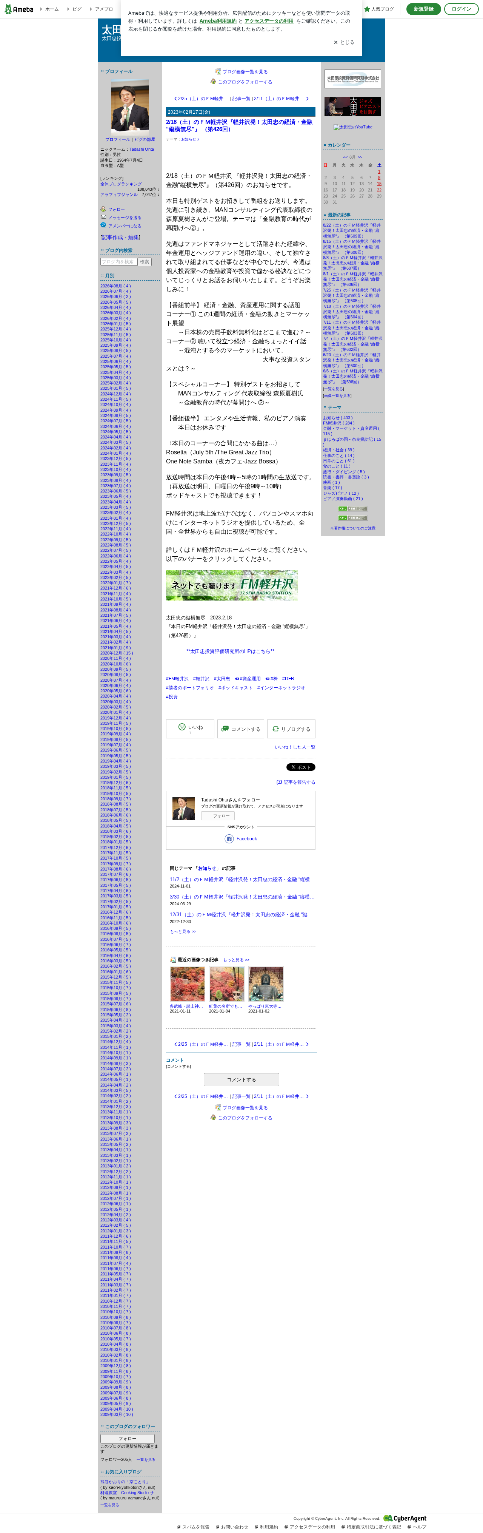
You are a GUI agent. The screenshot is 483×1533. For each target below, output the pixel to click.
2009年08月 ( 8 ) (115, 1387)
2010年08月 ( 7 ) (115, 1322)
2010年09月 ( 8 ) (115, 1317)
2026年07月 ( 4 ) (115, 291)
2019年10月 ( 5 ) (115, 728)
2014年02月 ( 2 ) (115, 1095)
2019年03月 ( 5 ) (115, 766)
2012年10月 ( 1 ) (115, 1182)
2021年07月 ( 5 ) (115, 615)
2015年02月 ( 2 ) (115, 1031)
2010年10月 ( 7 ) (115, 1311)
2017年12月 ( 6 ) (115, 847)
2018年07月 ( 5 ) (115, 809)
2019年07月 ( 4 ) (115, 745)
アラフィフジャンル (119, 194)
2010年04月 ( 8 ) (115, 1344)
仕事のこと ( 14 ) (339, 455)
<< (345, 157)
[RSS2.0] (353, 518)
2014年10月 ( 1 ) (115, 1052)
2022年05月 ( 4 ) (115, 561)
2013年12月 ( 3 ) (115, 1106)
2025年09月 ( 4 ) (115, 345)
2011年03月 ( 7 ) (115, 1285)
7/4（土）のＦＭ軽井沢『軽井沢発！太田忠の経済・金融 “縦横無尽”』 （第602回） (353, 344)
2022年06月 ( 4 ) (115, 556)
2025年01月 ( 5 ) (115, 388)
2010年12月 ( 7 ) (115, 1301)
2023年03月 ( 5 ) (115, 507)
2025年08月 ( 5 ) (115, 350)
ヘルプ (419, 1527)
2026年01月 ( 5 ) (115, 323)
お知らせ (188, 139)
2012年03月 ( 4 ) (115, 1220)
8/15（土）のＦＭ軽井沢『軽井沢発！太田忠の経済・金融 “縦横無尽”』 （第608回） (352, 247)
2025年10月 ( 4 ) (115, 340)
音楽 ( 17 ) (332, 487)
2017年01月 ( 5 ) (115, 907)
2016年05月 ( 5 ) (115, 950)
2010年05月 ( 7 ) (115, 1339)
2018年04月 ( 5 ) (115, 826)
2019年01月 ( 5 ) (115, 777)
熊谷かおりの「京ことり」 (125, 1481)
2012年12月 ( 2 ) (115, 1171)
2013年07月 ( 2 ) (115, 1133)
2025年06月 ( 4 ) (115, 361)
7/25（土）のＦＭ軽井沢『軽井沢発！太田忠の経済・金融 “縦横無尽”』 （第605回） (352, 295)
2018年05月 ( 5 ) (115, 820)
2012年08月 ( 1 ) (115, 1193)
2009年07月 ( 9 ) (115, 1393)
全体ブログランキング (121, 184)
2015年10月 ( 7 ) (115, 987)
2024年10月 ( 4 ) (115, 404)
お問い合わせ (234, 1527)
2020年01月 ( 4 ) (115, 712)
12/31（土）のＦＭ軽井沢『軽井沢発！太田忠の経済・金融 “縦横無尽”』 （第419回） (242, 914)
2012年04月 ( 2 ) (115, 1214)
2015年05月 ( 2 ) (115, 1015)
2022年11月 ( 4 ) (115, 528)
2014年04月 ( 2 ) (115, 1085)
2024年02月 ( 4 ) (115, 448)
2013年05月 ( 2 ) (115, 1144)
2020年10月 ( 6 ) (115, 664)
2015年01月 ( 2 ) (115, 1036)
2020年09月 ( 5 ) (115, 669)
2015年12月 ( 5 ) (115, 977)
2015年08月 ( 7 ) (115, 998)
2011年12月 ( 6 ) (115, 1236)
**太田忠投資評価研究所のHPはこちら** (230, 651)
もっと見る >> (183, 931)
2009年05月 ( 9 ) (115, 1403)
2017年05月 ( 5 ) (115, 885)
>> (360, 157)
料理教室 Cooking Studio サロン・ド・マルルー (130, 1492)
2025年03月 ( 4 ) (115, 377)
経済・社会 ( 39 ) (339, 450)
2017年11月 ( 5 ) (115, 853)
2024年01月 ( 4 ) (115, 453)
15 (379, 183)
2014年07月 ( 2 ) (115, 1069)
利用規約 (269, 1527)
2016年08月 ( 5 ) (115, 933)
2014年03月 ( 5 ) (115, 1090)
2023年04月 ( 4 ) (115, 502)
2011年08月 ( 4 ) (115, 1257)
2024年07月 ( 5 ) (115, 420)
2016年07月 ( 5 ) (115, 939)
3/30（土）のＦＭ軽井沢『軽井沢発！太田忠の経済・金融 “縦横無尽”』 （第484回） (242, 897)
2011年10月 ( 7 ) (115, 1247)
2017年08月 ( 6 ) (115, 869)
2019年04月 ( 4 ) (115, 761)
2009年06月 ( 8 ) (115, 1398)
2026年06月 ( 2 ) (115, 296)
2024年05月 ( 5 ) (115, 431)
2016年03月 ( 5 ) (115, 961)
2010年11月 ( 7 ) (115, 1306)
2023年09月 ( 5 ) (115, 474)
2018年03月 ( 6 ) (115, 831)
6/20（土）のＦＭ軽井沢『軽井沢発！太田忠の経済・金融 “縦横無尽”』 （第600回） (352, 360)
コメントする (241, 1079)
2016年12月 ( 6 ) (115, 912)
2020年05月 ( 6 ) (115, 691)
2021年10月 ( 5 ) (115, 599)
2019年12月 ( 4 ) (115, 718)
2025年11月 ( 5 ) (115, 334)
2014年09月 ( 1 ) (115, 1058)
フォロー (127, 1438)
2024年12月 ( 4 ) (115, 394)
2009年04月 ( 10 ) (116, 1409)
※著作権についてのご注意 (352, 528)
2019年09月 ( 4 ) (115, 734)
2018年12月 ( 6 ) (115, 782)
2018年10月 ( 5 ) (115, 793)
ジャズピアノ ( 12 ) (341, 493)
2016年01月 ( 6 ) (115, 972)
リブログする (296, 729)
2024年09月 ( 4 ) (115, 410)
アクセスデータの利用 (312, 1527)
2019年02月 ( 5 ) (115, 772)
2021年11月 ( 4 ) (115, 593)
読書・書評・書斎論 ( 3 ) (346, 477)
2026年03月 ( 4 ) (115, 312)
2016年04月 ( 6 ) (115, 955)
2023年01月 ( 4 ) (115, 518)
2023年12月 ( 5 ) (115, 458)
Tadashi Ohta (141, 149)
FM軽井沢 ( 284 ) (339, 423)
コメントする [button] (246, 729)
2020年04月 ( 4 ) (115, 696)
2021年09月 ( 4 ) (115, 604)
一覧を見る (146, 1459)
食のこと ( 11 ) (337, 466)
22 (379, 190)
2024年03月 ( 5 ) (115, 442)
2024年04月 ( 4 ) (115, 437)
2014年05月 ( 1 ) (115, 1079)
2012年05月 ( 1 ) (115, 1209)
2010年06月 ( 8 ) (115, 1333)
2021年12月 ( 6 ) (115, 588)
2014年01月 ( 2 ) (115, 1101)
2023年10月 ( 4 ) (115, 469)
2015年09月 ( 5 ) (115, 993)
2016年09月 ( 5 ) (115, 928)
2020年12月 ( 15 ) (116, 653)
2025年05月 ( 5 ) (115, 366)
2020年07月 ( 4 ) (115, 680)
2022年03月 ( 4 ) (115, 572)
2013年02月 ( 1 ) (115, 1160)
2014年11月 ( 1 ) (115, 1047)
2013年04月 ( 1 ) (115, 1149)
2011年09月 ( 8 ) (115, 1252)
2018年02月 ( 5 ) (115, 836)
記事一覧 (241, 98)
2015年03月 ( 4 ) (115, 1026)
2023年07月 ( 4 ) (115, 485)
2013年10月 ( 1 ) (115, 1117)
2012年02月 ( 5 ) (115, 1225)
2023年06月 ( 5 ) (115, 491)
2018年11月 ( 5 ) (115, 788)
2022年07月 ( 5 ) (115, 550)
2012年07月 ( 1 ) (115, 1198)
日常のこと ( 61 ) (339, 461)
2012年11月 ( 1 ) (115, 1177)
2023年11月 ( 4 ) (115, 464)
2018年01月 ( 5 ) (115, 842)
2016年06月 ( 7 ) (115, 944)
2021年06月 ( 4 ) (115, 620)
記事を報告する (299, 782)
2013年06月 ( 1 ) (115, 1139)
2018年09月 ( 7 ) (115, 799)
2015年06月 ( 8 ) (115, 1009)
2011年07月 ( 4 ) (115, 1263)
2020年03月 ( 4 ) (115, 701)
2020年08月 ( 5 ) (115, 674)
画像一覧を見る (337, 396)
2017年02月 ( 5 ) (115, 901)
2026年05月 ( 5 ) (115, 302)
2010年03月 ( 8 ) (115, 1349)
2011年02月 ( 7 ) (115, 1290)
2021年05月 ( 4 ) (115, 626)
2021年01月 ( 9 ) (115, 647)
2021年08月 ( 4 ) (115, 610)
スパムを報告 (195, 1527)
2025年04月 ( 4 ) (115, 372)
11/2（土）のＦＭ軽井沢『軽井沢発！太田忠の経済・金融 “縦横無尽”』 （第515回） (242, 879)
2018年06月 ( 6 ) (115, 815)
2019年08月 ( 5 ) (115, 739)
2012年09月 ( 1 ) (115, 1187)
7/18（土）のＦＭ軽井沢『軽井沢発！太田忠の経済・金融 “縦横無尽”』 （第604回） (352, 312)
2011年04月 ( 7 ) (115, 1279)
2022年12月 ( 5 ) (115, 523)
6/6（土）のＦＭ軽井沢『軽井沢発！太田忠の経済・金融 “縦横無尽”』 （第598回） (353, 376)
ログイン (461, 9)
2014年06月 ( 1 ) (115, 1074)
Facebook (247, 838)
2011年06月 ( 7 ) (115, 1268)
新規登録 (424, 9)
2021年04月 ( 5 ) (115, 631)
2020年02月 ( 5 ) (115, 707)
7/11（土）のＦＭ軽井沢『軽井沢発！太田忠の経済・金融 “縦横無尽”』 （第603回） (352, 327)
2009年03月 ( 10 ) (116, 1414)
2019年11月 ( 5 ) (115, 723)
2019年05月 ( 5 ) (115, 755)
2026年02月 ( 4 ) (115, 318)
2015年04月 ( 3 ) (115, 1020)
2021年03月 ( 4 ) (115, 637)
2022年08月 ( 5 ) (115, 545)
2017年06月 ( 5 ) (115, 879)
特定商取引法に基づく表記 (374, 1527)
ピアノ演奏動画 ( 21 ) (343, 498)
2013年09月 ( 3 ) (115, 1123)
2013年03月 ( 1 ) (115, 1155)
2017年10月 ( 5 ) (115, 858)
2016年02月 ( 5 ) (115, 966)
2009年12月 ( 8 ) (115, 1365)
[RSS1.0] (353, 510)
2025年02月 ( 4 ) (115, 383)
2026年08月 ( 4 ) (115, 286)
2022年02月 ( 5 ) (115, 577)
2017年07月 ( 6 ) (115, 874)
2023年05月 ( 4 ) (115, 496)
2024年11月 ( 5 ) (115, 399)
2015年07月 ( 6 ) (115, 1004)
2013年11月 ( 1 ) (115, 1112)
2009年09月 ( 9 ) (115, 1382)
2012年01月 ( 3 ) (115, 1231)
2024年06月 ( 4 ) (115, 426)
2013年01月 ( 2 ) (115, 1166)
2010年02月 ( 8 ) (115, 1355)
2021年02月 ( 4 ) (115, 642)
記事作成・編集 (120, 237)
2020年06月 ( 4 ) (115, 685)
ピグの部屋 (144, 139)
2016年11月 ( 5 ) (115, 917)
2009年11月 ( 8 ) (115, 1371)
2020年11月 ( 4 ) (115, 658)
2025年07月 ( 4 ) (115, 356)
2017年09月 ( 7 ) (115, 863)
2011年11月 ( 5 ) (115, 1241)
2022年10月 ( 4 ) (115, 534)
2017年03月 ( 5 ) (115, 896)
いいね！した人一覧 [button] (295, 747)
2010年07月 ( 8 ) (115, 1328)
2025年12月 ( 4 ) (115, 329)
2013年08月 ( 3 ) (115, 1128)
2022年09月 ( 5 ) (115, 539)
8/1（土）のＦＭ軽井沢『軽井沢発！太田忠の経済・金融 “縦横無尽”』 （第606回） (353, 279)
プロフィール (117, 139)
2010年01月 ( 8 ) (115, 1360)
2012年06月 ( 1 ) (115, 1203)
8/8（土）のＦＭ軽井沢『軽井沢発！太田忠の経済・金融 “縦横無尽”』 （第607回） (353, 263)
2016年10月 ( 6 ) (115, 923)
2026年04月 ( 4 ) (115, 307)
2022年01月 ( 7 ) (115, 582)
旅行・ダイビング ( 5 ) (344, 471)
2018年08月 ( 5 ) (115, 804)
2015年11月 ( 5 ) (115, 982)
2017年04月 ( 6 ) (115, 890)
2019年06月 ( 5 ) (115, 750)
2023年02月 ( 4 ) (115, 512)
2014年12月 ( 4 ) (115, 1041)
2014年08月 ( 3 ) (115, 1063)
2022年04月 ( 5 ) (115, 566)
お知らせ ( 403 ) (338, 417)
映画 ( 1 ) (331, 482)
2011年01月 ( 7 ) (115, 1295)
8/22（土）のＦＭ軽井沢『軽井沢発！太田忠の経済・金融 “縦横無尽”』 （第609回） (352, 230)
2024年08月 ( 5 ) (115, 415)
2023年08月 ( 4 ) (115, 480)
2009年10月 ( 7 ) (115, 1376)
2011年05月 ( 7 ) (115, 1274)
